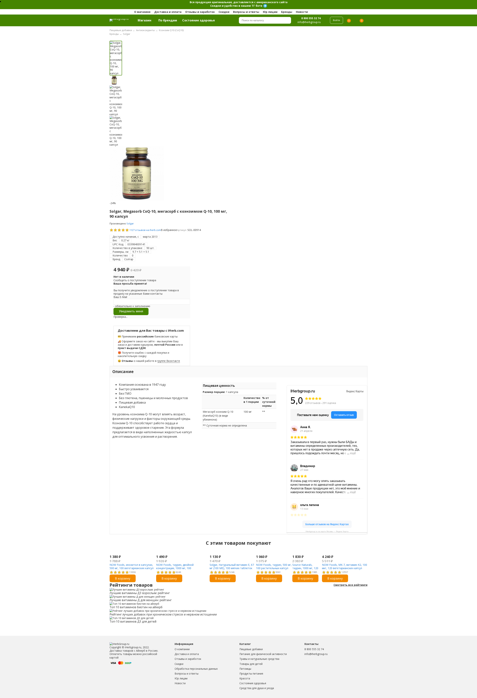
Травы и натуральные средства (259, 659)
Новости (302, 12)
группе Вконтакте (168, 361)
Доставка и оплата (167, 12)
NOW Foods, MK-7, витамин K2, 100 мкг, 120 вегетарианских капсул (344, 566)
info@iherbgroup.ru (316, 654)
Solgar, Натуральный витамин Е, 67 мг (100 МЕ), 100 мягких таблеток (232, 566)
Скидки (224, 12)
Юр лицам (270, 12)
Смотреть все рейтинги (350, 585)
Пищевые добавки (251, 649)
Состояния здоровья (252, 683)
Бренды (286, 12)
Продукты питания (251, 673)
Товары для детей (251, 664)
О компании (182, 649)
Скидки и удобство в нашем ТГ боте (236, 5)
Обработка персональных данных (196, 668)
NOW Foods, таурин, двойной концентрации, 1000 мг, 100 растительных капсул (175, 568)
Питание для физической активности (263, 654)
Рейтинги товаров (131, 585)
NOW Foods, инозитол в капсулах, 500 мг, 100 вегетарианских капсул (132, 566)
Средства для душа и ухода (256, 688)
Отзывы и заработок (200, 12)
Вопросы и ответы (246, 12)
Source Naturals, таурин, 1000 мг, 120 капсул (305, 568)
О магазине (142, 12)
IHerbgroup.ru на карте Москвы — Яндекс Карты (327, 531)
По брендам (167, 20)
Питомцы (245, 668)
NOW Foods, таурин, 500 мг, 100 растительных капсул (274, 566)
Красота (244, 678)
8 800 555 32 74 (311, 18)
